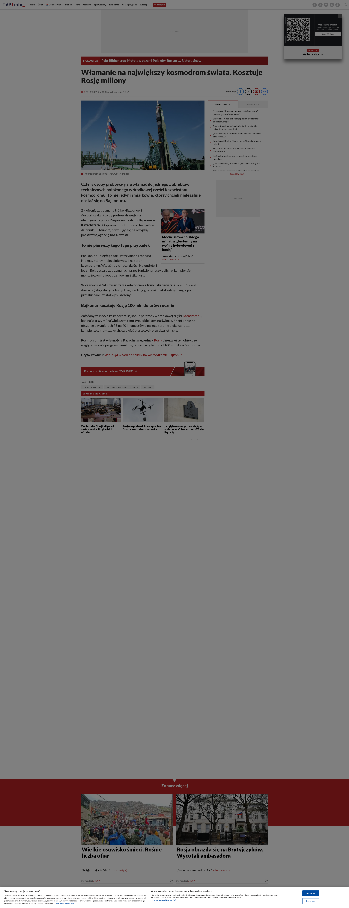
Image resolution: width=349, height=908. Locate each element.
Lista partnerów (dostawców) (163, 900)
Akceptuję (310, 893)
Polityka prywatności (65, 903)
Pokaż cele (310, 901)
